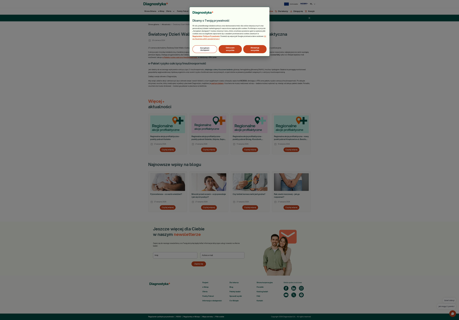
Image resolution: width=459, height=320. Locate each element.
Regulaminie (197, 36)
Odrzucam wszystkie (230, 49)
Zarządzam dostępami (204, 49)
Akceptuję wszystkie (255, 49)
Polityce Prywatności (211, 36)
